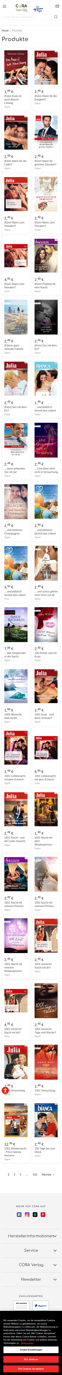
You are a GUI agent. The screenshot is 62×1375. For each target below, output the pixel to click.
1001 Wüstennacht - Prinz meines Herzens (15, 1152)
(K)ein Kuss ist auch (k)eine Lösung (12, 99)
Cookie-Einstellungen (31, 1349)
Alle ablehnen (31, 1359)
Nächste (47, 1174)
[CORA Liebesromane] (21, 8)
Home (5, 30)
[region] (31, 1343)
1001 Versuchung (14, 1090)
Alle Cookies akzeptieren (31, 1369)
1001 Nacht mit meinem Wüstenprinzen (13, 967)
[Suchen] (56, 17)
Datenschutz (27, 1343)
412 (35, 1174)
